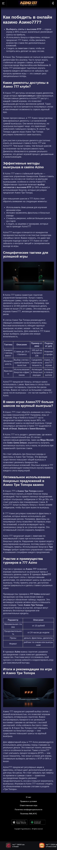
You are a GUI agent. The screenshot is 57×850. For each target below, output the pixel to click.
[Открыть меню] (3, 3)
